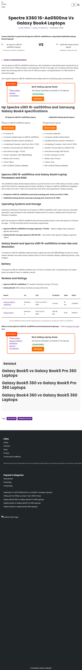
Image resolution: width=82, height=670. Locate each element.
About (6, 442)
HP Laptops (12, 418)
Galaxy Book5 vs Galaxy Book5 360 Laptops (21, 507)
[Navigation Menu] (74, 5)
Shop (6, 449)
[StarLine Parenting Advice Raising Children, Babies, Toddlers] (4, 4)
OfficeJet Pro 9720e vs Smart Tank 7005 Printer (22, 496)
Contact (7, 446)
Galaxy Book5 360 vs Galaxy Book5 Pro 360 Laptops (39, 385)
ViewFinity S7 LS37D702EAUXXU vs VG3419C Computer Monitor (28, 492)
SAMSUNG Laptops (24, 418)
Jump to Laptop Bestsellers (15, 60)
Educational (8, 479)
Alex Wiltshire (25, 28)
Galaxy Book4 (8, 313)
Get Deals (38, 99)
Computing (8, 486)
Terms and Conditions (12, 457)
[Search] (78, 5)
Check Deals (8, 128)
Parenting (7, 482)
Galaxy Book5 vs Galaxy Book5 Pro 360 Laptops (39, 373)
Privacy (6, 453)
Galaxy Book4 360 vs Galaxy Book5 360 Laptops (39, 397)
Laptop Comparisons (40, 28)
